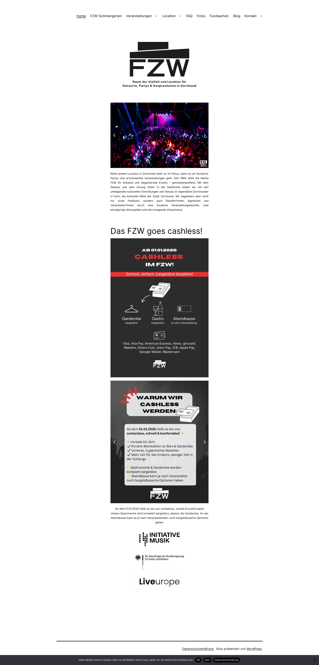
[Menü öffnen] (156, 16)
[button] (114, 135)
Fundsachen (219, 16)
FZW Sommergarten (106, 16)
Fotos (201, 16)
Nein (207, 660)
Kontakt (251, 16)
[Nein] (315, 660)
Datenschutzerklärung (197, 649)
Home (81, 16)
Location (169, 16)
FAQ (189, 16)
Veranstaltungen (139, 16)
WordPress (254, 649)
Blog (236, 16)
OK (198, 660)
